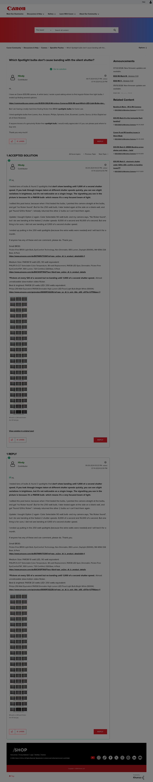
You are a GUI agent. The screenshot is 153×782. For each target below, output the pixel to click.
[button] (110, 371)
